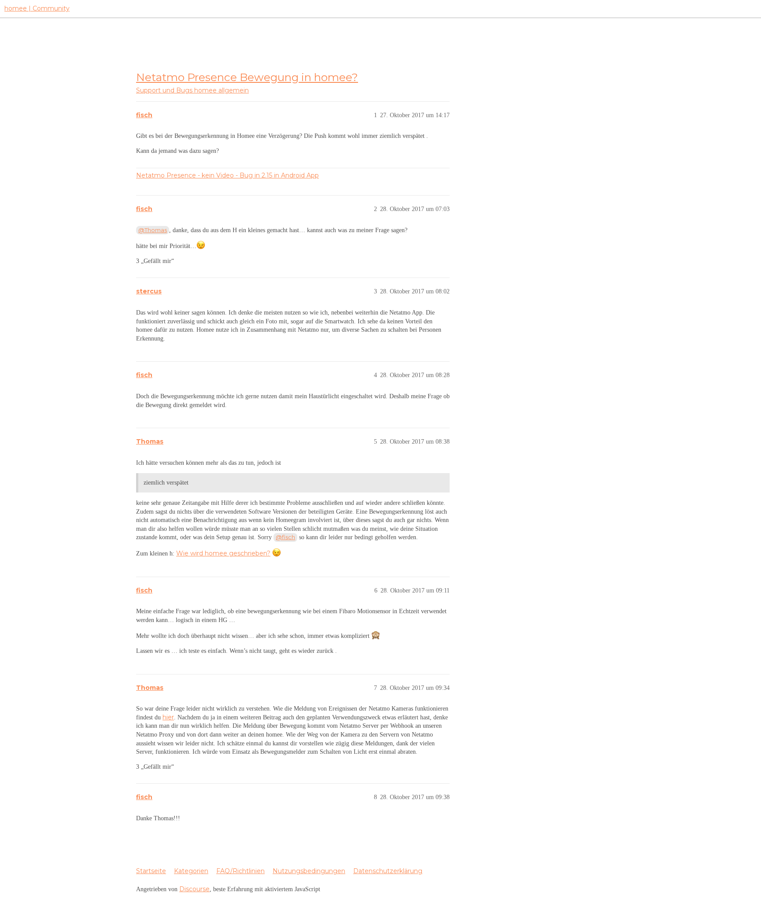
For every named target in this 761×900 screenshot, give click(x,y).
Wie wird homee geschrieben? (223, 553)
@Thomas (152, 229)
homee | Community (37, 8)
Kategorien (191, 871)
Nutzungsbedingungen (309, 871)
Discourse (194, 889)
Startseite (151, 871)
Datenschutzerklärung (387, 871)
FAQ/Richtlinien (240, 871)
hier (168, 717)
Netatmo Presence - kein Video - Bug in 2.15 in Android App (227, 175)
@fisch (285, 537)
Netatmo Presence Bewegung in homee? (247, 77)
